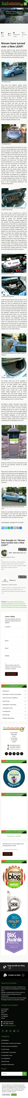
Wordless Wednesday (8, 718)
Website (7, 655)
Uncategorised (6, 711)
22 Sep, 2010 (2, 34)
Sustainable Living (7, 708)
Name (7, 640)
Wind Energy (6, 714)
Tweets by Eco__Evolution (14, 836)
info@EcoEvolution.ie (15, 749)
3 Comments (24, 34)
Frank (11, 580)
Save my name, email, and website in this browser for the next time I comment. (13, 667)
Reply (21, 549)
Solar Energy (6, 701)
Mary (9, 35)
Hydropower (6, 691)
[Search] (24, 1074)
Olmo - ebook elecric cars (16, 552)
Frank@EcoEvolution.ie (9, 1025)
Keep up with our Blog (16, 966)
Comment (8, 626)
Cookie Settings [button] (6, 1094)
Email (7, 648)
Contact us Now (14, 975)
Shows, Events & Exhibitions (10, 697)
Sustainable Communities (9, 704)
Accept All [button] (14, 1094)
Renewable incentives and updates (12, 694)
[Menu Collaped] (25, 3)
